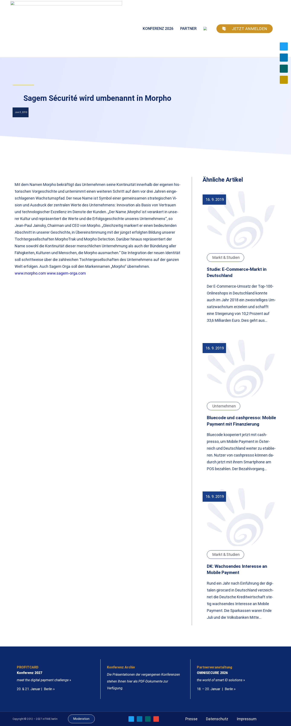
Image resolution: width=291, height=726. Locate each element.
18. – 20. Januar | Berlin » (216, 689)
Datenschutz (217, 719)
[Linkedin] (283, 57)
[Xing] (283, 68)
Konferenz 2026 (158, 28)
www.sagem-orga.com (67, 273)
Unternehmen (224, 406)
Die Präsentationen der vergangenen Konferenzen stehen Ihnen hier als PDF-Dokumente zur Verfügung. (143, 681)
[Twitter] (283, 46)
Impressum (246, 719)
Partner (188, 28)
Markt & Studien (226, 257)
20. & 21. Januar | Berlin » (36, 689)
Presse (191, 719)
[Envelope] (283, 79)
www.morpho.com (30, 273)
